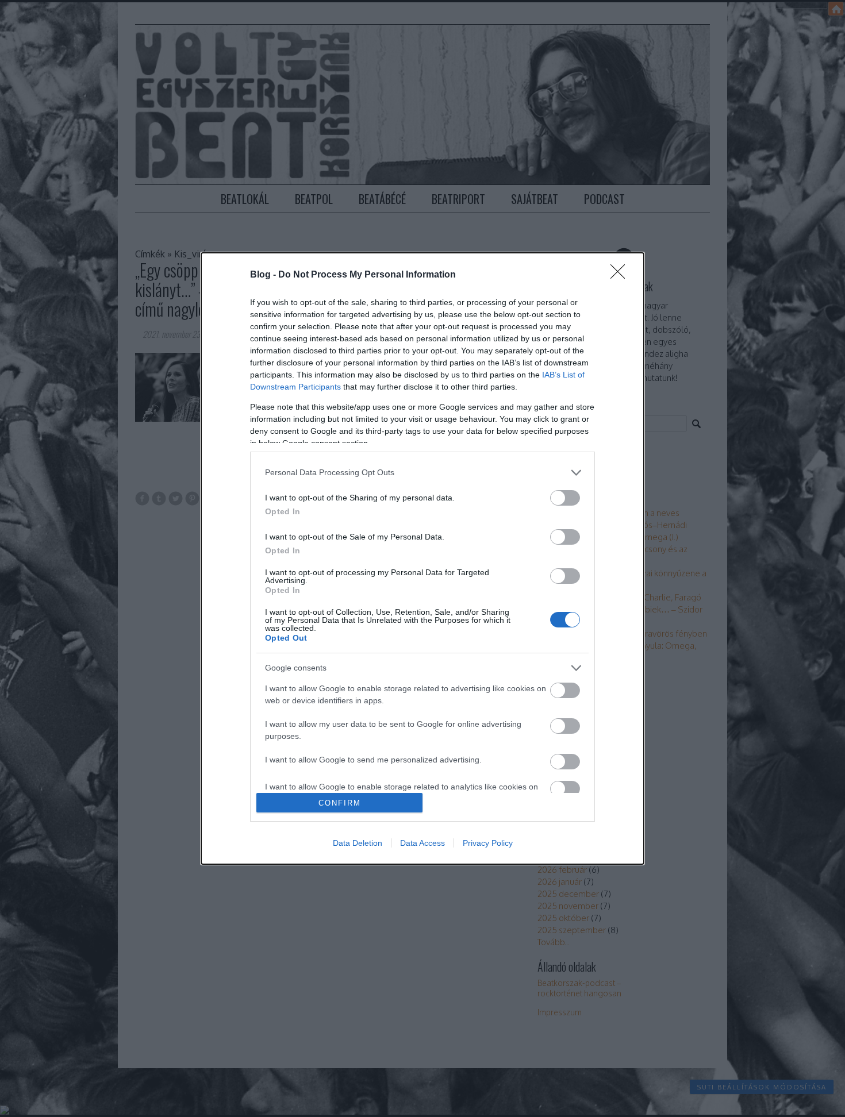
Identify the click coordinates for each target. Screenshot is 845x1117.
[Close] (621, 275)
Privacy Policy (488, 843)
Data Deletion (357, 843)
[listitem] (422, 473)
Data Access (422, 843)
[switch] (565, 498)
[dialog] (422, 558)
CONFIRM (339, 803)
